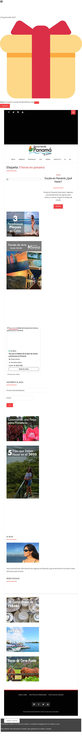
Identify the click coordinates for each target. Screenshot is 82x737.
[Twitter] (13, 112)
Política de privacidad (37, 695)
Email (8, 398)
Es (65, 159)
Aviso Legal (22, 695)
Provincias (32, 159)
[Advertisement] (41, 129)
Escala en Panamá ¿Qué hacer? (58, 179)
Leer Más (58, 206)
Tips (40, 159)
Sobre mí (22, 159)
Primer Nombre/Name (15, 390)
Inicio (13, 159)
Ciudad (58, 175)
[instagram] (18, 112)
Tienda (47, 159)
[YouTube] (48, 704)
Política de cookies (58, 729)
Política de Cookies (56, 695)
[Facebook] (9, 112)
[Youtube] (22, 112)
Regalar (5, 106)
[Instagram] (34, 704)
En (70, 159)
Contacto (57, 159)
